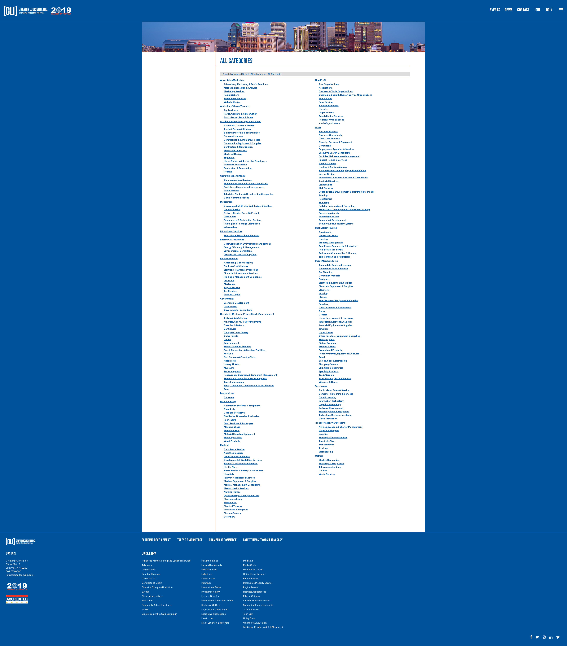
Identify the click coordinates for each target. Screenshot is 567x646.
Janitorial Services (328, 181)
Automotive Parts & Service (333, 268)
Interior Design (326, 174)
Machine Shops (232, 426)
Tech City (248, 613)
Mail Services (326, 188)
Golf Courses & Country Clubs (239, 357)
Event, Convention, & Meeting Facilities (244, 350)
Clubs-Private (231, 336)
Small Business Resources (256, 600)
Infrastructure (208, 578)
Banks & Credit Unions (236, 266)
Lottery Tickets (231, 364)
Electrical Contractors (235, 150)
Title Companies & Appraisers (334, 256)
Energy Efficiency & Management (241, 247)
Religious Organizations (331, 119)
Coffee (227, 339)
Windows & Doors (328, 382)
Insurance (229, 280)
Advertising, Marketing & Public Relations (246, 84)
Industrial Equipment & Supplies (335, 321)
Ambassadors (148, 569)
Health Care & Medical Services (241, 463)
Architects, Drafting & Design (239, 125)
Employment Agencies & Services (336, 149)
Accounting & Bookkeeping (238, 262)
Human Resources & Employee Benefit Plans (342, 170)
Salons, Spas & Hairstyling (333, 360)
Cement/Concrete (233, 136)
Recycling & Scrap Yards (331, 463)
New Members (258, 74)
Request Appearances (254, 591)
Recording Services (329, 216)
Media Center (250, 565)
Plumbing (324, 202)
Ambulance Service (234, 449)
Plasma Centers (232, 513)
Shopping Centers (328, 364)
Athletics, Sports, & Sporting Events (242, 321)
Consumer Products (329, 275)
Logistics (323, 434)
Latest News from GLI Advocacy (262, 540)
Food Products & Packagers (238, 423)
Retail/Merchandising (326, 260)
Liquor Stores (326, 332)
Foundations (325, 98)
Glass (322, 311)
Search (226, 74)
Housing (323, 239)
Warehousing (326, 451)
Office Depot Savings (254, 574)
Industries (206, 574)
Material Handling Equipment (239, 434)
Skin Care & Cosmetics (331, 367)
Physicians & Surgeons (236, 509)
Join (537, 10)
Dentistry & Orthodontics (237, 456)
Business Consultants (330, 135)
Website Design (232, 102)
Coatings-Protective (234, 412)
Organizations (326, 112)
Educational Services (231, 231)
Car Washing (325, 272)
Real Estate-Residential (331, 249)
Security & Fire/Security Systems (336, 223)
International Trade (211, 587)
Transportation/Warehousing (330, 422)
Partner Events (250, 578)
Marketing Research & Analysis (240, 87)
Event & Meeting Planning (237, 346)
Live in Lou (207, 618)
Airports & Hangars (329, 430)
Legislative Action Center (214, 609)
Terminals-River (327, 441)
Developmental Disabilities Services (243, 460)
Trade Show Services (235, 98)
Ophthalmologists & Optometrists (241, 495)
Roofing (228, 171)
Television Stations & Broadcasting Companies (248, 194)
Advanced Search (240, 74)
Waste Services (327, 474)
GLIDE (145, 609)
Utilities (319, 455)
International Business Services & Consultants (343, 177)
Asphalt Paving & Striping (237, 129)
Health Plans (230, 467)
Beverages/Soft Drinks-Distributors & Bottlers (248, 206)
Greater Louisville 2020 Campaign (159, 613)
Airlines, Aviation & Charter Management (340, 426)
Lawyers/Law (227, 393)
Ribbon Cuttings (251, 596)
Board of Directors (151, 574)
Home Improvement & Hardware (336, 318)
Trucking (323, 448)
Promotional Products (330, 350)
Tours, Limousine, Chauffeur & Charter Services (249, 385)
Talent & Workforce (189, 540)
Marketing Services (234, 91)
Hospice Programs (329, 105)
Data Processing (327, 397)
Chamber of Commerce (223, 540)
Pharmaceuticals (233, 499)
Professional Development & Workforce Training (344, 209)
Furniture (324, 304)
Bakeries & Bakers (234, 325)
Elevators (324, 289)
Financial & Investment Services (241, 273)
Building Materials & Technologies (242, 132)
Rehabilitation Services (331, 116)
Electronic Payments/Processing (241, 269)
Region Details (250, 587)
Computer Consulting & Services (336, 393)
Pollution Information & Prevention (337, 206)
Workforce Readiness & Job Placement (263, 627)
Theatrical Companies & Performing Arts (245, 378)
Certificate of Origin (152, 582)
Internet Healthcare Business (239, 477)
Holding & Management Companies (243, 276)
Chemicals (229, 409)
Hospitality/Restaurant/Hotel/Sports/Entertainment (247, 314)
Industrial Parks (209, 569)
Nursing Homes (232, 491)
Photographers (327, 339)
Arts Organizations (329, 84)
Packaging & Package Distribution (242, 223)
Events (495, 10)
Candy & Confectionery (236, 332)
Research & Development (332, 220)
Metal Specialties (233, 437)
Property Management (331, 242)
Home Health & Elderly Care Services (243, 470)
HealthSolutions (209, 560)
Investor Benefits (210, 596)
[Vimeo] (558, 637)
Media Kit (248, 560)
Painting (323, 195)
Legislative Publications (213, 613)
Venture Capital (232, 294)
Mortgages (229, 284)
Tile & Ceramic (326, 375)
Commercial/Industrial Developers (242, 139)
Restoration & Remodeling (237, 168)
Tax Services (230, 291)
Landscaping (325, 184)
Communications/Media (233, 175)
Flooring (323, 293)
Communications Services (238, 180)
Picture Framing (327, 343)
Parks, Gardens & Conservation (240, 113)
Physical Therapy (233, 506)
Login (548, 10)
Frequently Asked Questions (156, 605)
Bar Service (230, 328)
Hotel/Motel (230, 360)
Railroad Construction (235, 164)
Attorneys (229, 397)
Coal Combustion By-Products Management (247, 243)
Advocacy (147, 565)
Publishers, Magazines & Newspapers (244, 187)
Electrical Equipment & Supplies (335, 282)
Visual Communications (236, 197)
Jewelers (323, 328)
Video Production (328, 418)
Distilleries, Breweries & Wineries (241, 416)
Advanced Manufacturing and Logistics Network (166, 560)
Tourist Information (234, 382)
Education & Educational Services (241, 235)
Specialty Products (329, 371)
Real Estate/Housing (326, 227)
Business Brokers (328, 131)
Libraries (323, 109)
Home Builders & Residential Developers (245, 161)
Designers (324, 279)
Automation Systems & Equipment (242, 405)
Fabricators (230, 419)
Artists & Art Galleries (235, 318)
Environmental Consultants (238, 250)
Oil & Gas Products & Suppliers (240, 254)
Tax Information (251, 609)
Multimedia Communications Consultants (246, 183)
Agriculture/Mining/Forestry (235, 106)
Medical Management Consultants (242, 484)
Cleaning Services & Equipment (335, 142)
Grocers (323, 314)
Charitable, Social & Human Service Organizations (345, 94)
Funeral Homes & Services (333, 159)
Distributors (230, 216)
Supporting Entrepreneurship (258, 605)
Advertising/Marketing (232, 80)
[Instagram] (544, 637)
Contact (523, 10)
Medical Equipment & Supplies (240, 481)
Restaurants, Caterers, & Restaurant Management (250, 375)
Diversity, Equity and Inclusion (157, 587)
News (509, 10)
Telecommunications (330, 467)
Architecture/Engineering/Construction (240, 121)
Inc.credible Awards (211, 565)
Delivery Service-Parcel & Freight (241, 213)
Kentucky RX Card (210, 605)
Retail (322, 357)
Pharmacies (230, 502)
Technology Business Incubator (335, 415)
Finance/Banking (229, 258)
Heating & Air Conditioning (333, 167)
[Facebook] (531, 637)
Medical (224, 445)
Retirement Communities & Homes (337, 253)
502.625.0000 (13, 571)
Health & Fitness (327, 163)
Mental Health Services (236, 488)
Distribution (226, 201)
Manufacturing (228, 401)
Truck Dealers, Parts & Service (335, 378)
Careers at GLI (149, 578)
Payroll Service (232, 287)
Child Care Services (329, 138)
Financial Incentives (152, 596)
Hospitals (229, 474)
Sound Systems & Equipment (334, 411)
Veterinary (229, 516)
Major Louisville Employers (215, 622)
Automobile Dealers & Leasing (335, 265)
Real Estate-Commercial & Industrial (338, 246)
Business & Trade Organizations (336, 91)
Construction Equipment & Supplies (242, 143)
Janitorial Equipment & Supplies (335, 325)
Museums (229, 367)
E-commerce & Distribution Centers (242, 220)
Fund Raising (326, 102)
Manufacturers (231, 430)
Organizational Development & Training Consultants (346, 191)
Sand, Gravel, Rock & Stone (238, 117)
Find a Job (147, 600)
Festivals (228, 353)
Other (318, 127)
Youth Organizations (329, 123)
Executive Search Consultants (334, 152)
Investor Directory (210, 591)
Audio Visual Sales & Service (334, 390)
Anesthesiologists (233, 452)
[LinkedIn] (550, 637)
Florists (323, 297)
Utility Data (249, 618)
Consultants (325, 145)
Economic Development (236, 302)
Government (226, 298)
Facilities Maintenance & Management (339, 156)
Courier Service (232, 209)
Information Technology (331, 401)
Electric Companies (329, 460)
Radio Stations (231, 94)
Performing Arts (232, 371)
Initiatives (206, 582)
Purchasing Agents (329, 213)
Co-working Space (328, 235)
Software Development (331, 408)
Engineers (229, 157)
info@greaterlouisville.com (19, 574)
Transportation (326, 444)
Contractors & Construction (238, 146)
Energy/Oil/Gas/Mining (232, 239)
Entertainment (231, 343)
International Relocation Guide (217, 600)
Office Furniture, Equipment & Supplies (339, 336)
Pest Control (325, 198)
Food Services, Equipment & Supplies (338, 300)
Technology (321, 386)
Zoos (226, 389)
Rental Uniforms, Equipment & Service (339, 353)
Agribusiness (231, 110)
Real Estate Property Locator (257, 582)
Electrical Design (233, 154)
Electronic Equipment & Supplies (336, 286)
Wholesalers (230, 227)
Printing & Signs (327, 346)
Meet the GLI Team (253, 569)
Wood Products (232, 441)
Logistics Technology (330, 404)
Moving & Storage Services (333, 437)
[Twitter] (537, 637)
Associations (325, 87)
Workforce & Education (255, 622)
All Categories (275, 74)
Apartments (325, 232)
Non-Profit (320, 80)
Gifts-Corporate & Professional (335, 307)
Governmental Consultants (238, 310)
